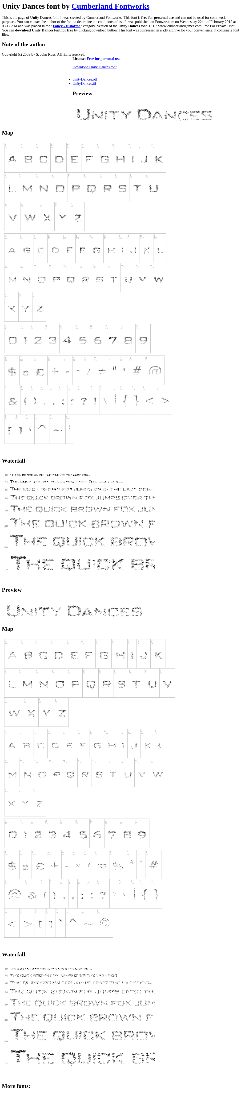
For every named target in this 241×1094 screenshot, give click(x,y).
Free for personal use (103, 59)
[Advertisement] (37, 86)
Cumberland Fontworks (110, 6)
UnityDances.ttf (84, 83)
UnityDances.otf (84, 79)
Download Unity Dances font (94, 67)
